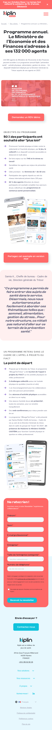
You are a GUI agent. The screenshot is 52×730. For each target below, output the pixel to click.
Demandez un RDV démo (26, 117)
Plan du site (26, 724)
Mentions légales (26, 708)
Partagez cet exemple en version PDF (26, 257)
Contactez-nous (26, 627)
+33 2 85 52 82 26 (26, 662)
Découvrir (22, 6)
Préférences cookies (26, 719)
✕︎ (47, 4)
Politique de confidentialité (26, 713)
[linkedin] (32, 693)
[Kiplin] (10, 14)
